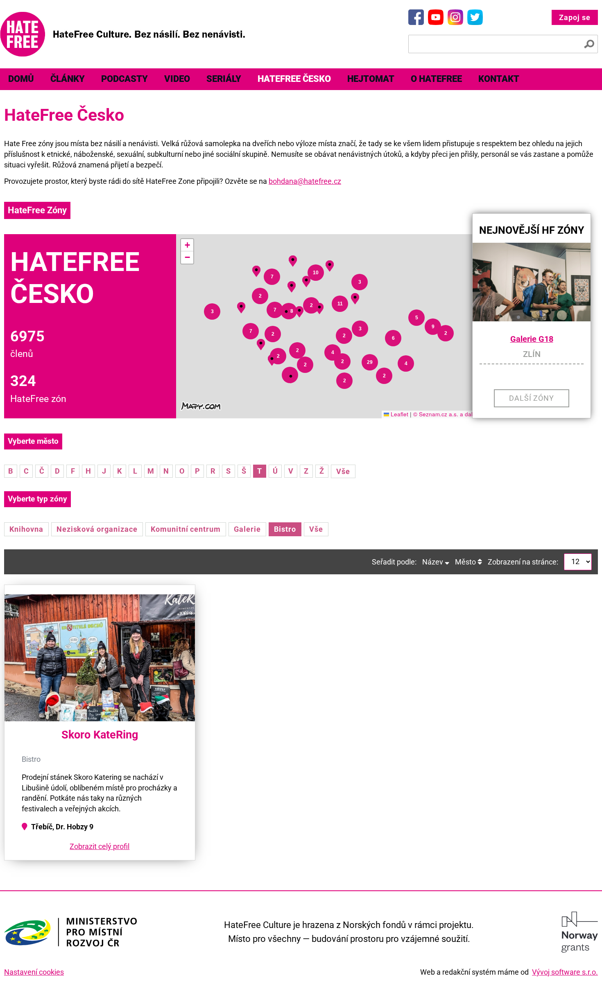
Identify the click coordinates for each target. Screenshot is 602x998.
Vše (343, 471)
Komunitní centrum (186, 529)
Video (177, 79)
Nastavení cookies (34, 972)
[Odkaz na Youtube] (436, 17)
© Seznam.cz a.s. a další (445, 414)
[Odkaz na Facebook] (416, 17)
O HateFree (436, 79)
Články (67, 79)
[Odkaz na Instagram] (455, 17)
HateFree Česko (294, 79)
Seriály (223, 79)
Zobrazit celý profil (99, 846)
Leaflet (398, 414)
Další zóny (531, 398)
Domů (21, 79)
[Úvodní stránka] (122, 34)
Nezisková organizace (97, 529)
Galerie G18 (531, 339)
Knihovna (26, 529)
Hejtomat (370, 79)
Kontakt (498, 79)
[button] (291, 376)
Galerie (247, 529)
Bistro (285, 529)
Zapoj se (575, 17)
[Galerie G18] (532, 282)
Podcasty (124, 79)
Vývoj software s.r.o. (565, 972)
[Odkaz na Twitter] (475, 17)
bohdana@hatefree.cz (305, 181)
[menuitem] (21, 79)
